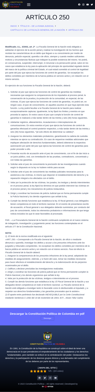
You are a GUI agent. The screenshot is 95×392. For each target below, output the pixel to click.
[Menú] (28, 5)
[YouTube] (87, 4)
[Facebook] (79, 4)
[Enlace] (12, 4)
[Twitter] (92, 4)
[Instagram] (83, 4)
